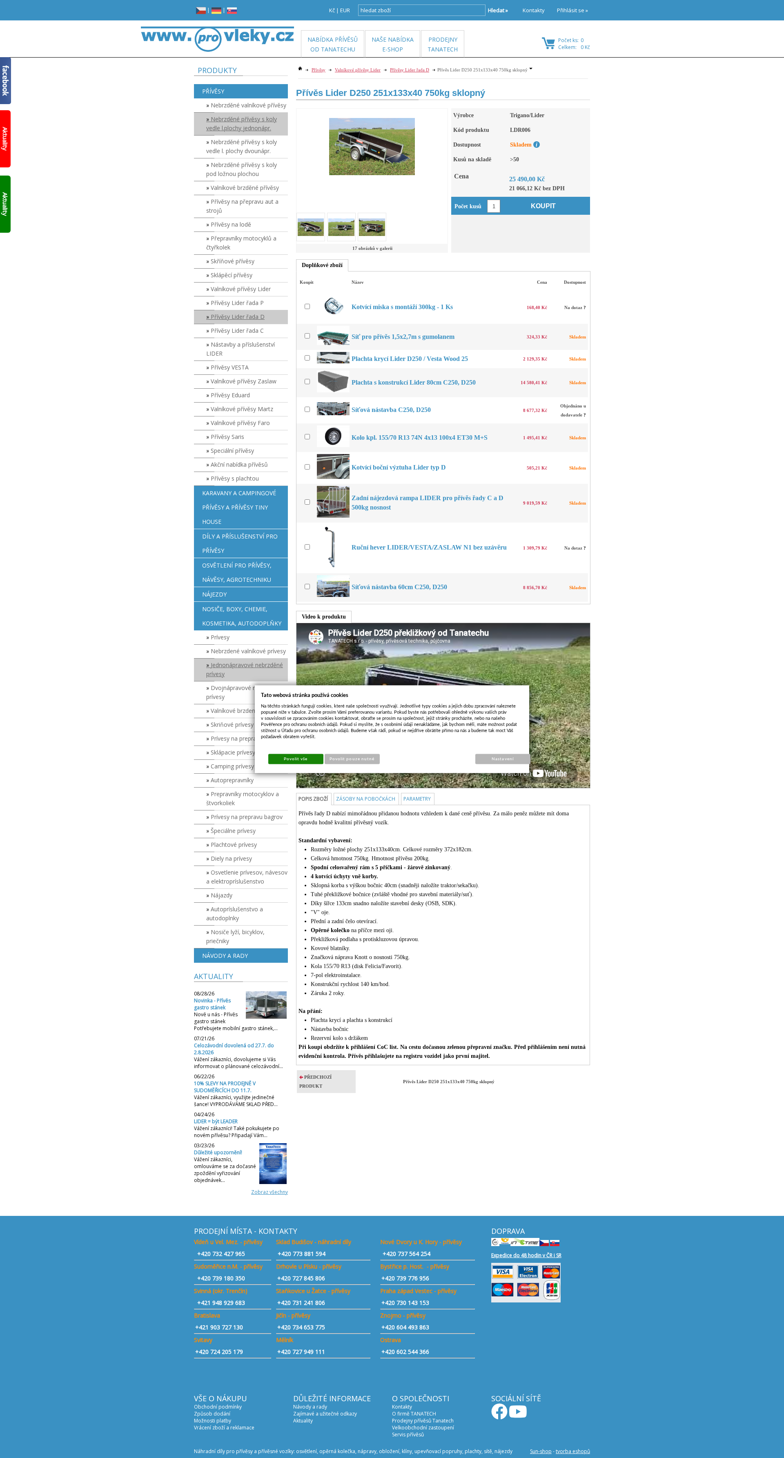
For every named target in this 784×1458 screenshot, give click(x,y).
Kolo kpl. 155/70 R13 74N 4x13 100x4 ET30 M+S (420, 437)
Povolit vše (295, 759)
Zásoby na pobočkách (365, 798)
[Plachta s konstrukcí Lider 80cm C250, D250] (334, 390)
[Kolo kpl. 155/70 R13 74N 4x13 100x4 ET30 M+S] (334, 445)
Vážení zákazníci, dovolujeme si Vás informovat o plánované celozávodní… (238, 1063)
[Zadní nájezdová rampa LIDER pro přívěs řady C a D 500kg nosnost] (334, 516)
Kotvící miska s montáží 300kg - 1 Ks (402, 306)
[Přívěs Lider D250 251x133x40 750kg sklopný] (372, 142)
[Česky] (201, 10)
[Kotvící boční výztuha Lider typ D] (334, 477)
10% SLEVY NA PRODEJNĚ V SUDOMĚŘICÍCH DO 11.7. (225, 1087)
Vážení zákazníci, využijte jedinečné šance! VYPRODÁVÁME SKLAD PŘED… (236, 1101)
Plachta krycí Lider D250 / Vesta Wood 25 (410, 358)
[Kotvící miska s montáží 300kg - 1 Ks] (334, 317)
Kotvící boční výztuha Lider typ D (399, 467)
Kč (332, 10)
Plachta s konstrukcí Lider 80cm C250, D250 (414, 382)
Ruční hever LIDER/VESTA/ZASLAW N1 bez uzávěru (429, 547)
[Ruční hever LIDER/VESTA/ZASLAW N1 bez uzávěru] (334, 566)
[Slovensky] (232, 10)
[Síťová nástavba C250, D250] (334, 413)
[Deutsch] (216, 10)
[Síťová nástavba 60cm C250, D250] (334, 595)
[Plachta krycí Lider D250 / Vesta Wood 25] (334, 361)
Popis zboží (313, 798)
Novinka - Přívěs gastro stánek (212, 1004)
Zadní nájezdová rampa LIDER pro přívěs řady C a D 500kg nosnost (427, 502)
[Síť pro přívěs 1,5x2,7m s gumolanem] (334, 343)
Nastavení (502, 759)
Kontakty (534, 10)
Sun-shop (541, 1451)
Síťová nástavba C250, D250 (391, 409)
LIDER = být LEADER (216, 1121)
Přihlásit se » (572, 10)
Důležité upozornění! (218, 1152)
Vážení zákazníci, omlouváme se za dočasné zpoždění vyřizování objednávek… (225, 1170)
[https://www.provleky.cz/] (217, 39)
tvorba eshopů (573, 1451)
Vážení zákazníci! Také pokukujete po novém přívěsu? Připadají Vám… (236, 1132)
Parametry (417, 798)
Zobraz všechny (269, 1192)
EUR (345, 10)
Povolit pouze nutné (352, 759)
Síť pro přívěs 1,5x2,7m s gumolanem (403, 336)
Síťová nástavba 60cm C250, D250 (399, 586)
